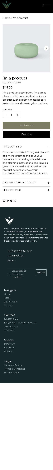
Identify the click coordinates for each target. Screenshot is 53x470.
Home (7, 294)
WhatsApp (9, 330)
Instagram (9, 343)
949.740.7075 (11, 326)
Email (11, 260)
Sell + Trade (10, 301)
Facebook (9, 347)
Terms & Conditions (14, 368)
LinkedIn (8, 351)
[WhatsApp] (4, 200)
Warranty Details (13, 365)
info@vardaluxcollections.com (20, 322)
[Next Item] (46, 48)
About (7, 297)
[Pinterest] (11, 200)
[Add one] (17, 115)
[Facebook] (7, 200)
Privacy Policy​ (11, 372)
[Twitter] (14, 200)
